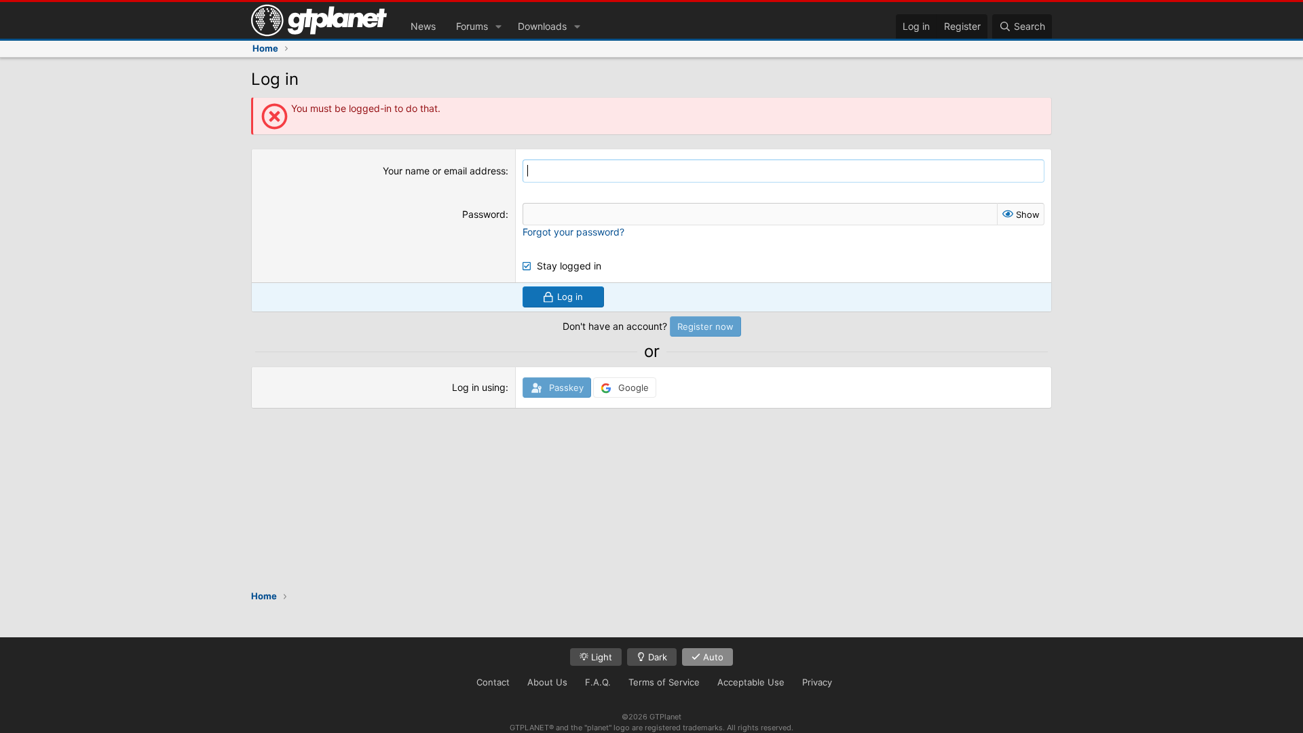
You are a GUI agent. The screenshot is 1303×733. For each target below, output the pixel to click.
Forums (472, 26)
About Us (547, 682)
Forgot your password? (573, 232)
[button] (498, 26)
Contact (493, 682)
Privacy (817, 682)
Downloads (542, 26)
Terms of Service (664, 682)
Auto (711, 657)
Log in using (479, 387)
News (423, 26)
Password (484, 214)
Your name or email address (444, 170)
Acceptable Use (751, 682)
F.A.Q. (598, 682)
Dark (656, 657)
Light (600, 657)
